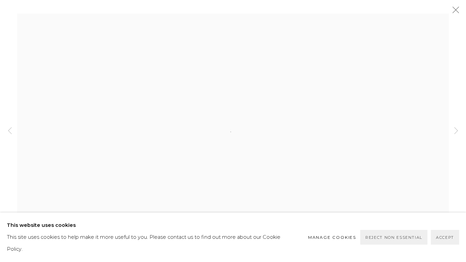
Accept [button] (445, 237)
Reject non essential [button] (393, 237)
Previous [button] (10, 131)
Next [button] (456, 131)
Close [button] (454, 12)
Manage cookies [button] (332, 237)
